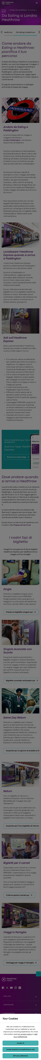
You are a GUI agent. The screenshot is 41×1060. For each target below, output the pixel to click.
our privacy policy (25, 1034)
